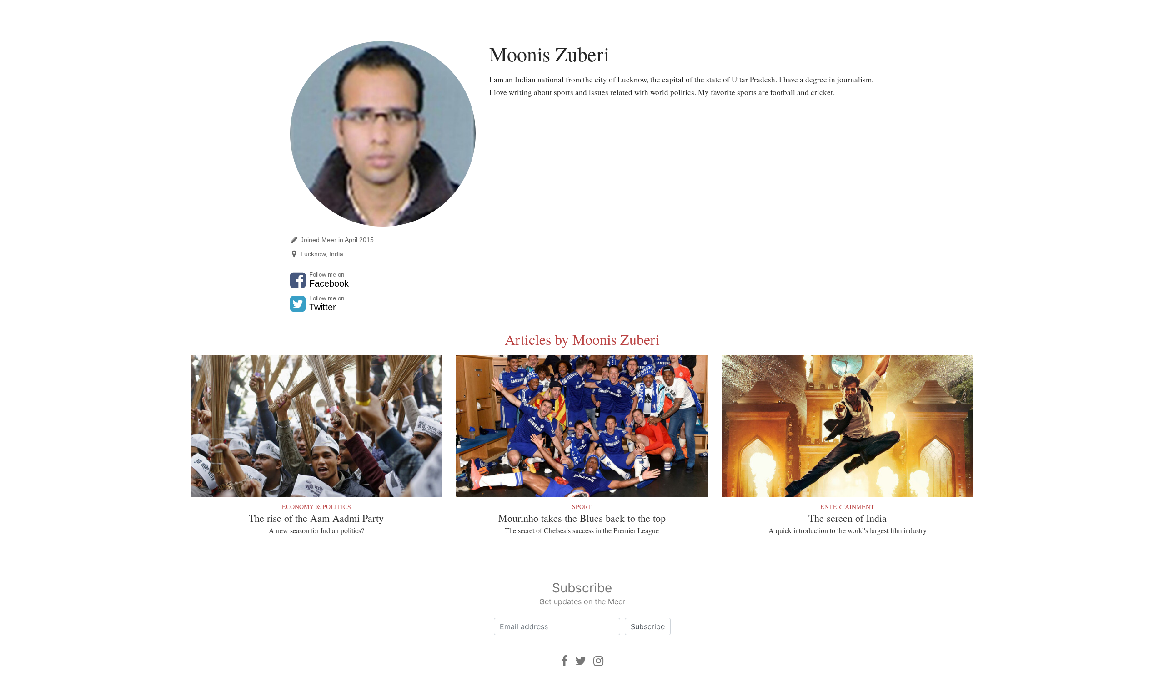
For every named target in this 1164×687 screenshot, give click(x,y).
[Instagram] (598, 661)
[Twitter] (581, 661)
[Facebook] (564, 661)
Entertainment (847, 506)
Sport (582, 506)
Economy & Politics (316, 506)
